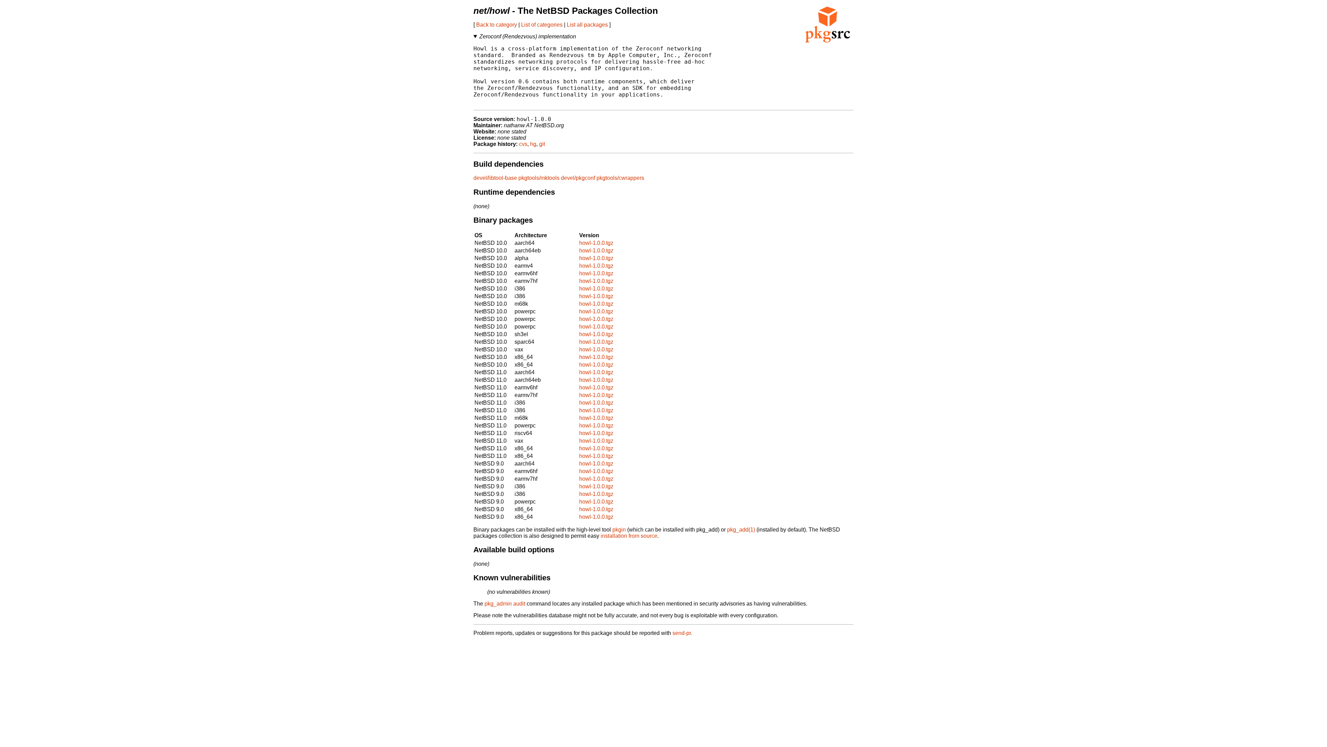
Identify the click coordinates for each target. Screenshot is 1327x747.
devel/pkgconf (578, 178)
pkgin (619, 530)
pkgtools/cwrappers (620, 178)
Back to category (496, 25)
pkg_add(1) (741, 530)
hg (533, 144)
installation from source (629, 536)
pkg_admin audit (504, 604)
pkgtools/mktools (538, 178)
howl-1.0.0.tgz (596, 243)
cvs (523, 144)
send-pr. (682, 633)
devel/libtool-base (495, 178)
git (542, 144)
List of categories (542, 25)
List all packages (587, 25)
